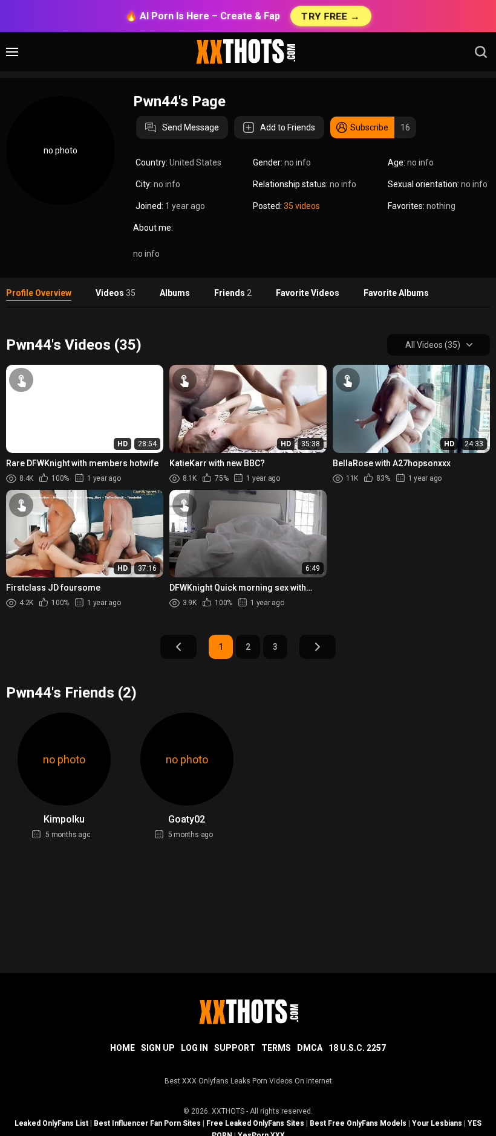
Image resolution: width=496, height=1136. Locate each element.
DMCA (309, 1048)
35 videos (302, 206)
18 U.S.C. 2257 (357, 1048)
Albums (175, 293)
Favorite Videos (307, 293)
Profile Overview (38, 293)
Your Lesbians (437, 1123)
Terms (276, 1048)
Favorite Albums (396, 293)
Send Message (190, 127)
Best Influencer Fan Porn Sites (147, 1123)
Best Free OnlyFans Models (358, 1123)
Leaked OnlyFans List (51, 1123)
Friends (233, 293)
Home (122, 1048)
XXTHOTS (228, 1111)
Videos (115, 293)
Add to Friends (287, 127)
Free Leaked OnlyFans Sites (255, 1123)
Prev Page (178, 647)
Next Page (317, 647)
